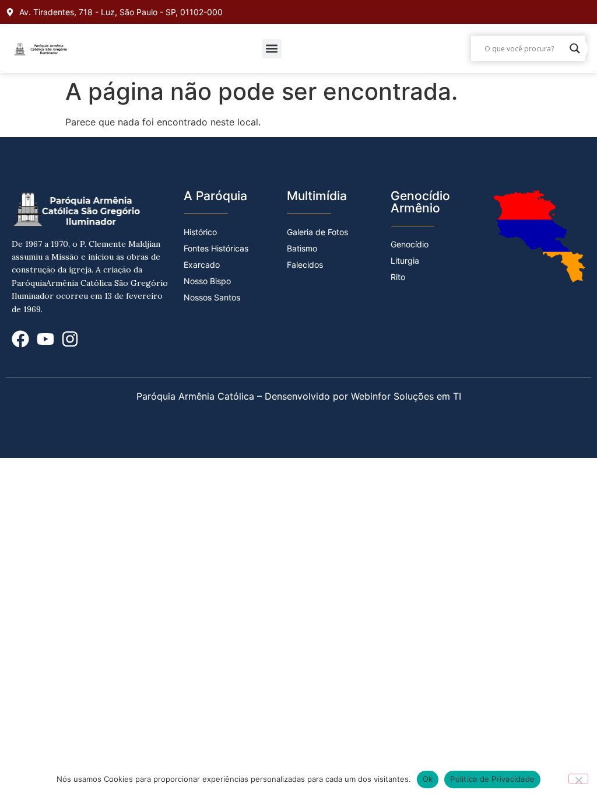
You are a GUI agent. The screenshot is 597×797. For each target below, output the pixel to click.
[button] (272, 48)
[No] (578, 779)
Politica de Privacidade (492, 779)
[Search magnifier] (575, 48)
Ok (428, 779)
